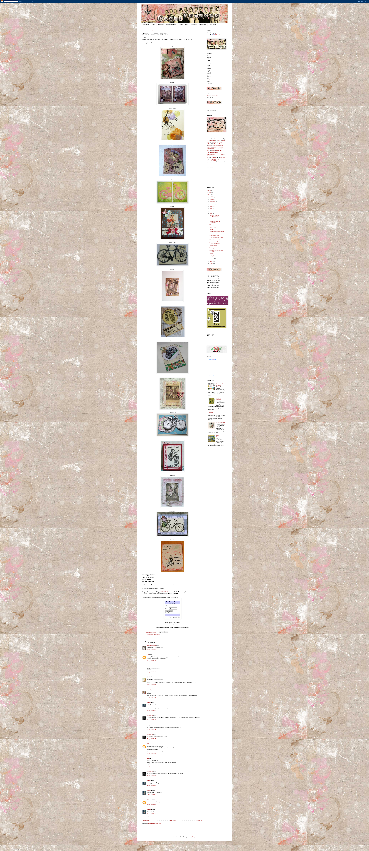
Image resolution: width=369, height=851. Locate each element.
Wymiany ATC (202, 24)
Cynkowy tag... (212, 227)
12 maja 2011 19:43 (151, 710)
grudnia (211, 197)
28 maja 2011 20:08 (151, 813)
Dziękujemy (211, 412)
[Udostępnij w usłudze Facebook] (165, 632)
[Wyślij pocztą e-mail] (160, 632)
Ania (148, 654)
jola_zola (149, 690)
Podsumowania (150, 634)
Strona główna (146, 24)
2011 (209, 194)
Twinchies (222, 157)
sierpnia (212, 206)
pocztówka (219, 150)
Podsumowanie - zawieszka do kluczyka (216, 250)
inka (148, 666)
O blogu (153, 24)
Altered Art (217, 139)
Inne (215, 144)
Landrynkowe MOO (214, 256)
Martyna (149, 702)
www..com (212, 359)
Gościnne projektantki (171, 24)
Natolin (148, 677)
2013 (209, 190)
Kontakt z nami (212, 24)
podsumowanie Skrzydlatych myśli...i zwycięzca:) (216, 242)
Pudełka (221, 154)
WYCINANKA (164, 592)
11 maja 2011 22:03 (151, 672)
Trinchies (214, 157)
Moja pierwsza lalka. (214, 235)
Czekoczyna (209, 72)
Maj (207, 75)
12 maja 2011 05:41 (151, 697)
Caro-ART (149, 799)
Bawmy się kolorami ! (218, 398)
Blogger (194, 837)
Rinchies (209, 156)
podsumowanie (211, 154)
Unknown (149, 744)
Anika (208, 67)
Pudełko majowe (213, 245)
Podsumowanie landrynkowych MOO (216, 232)
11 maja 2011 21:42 (151, 649)
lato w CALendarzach (219, 436)
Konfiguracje (222, 144)
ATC (219, 140)
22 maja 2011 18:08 (151, 785)
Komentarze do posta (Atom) (155, 823)
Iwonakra (209, 73)
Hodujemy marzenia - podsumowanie (214, 216)
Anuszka (209, 68)
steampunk (221, 156)
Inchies (209, 144)
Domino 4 (211, 253)
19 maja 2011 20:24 (151, 753)
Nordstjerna (150, 715)
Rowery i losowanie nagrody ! (216, 237)
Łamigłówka (213, 147)
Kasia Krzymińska (151, 645)
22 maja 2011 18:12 (151, 794)
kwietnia (212, 258)
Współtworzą (161, 24)
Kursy (186, 24)
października (213, 201)
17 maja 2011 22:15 (151, 739)
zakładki (221, 161)
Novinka (209, 80)
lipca (211, 208)
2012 (209, 192)
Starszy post (199, 820)
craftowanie (214, 142)
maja (211, 213)
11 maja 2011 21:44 (151, 660)
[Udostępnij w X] (164, 632)
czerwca (212, 211)
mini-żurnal (220, 148)
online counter (210, 342)
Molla (208, 78)
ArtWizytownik (211, 140)
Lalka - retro (212, 219)
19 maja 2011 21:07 (151, 766)
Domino (221, 142)
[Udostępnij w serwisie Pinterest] (167, 632)
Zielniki (208, 162)
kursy (208, 147)
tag (207, 157)
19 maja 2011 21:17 (151, 775)
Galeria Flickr (194, 24)
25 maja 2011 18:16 (151, 804)
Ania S (208, 65)
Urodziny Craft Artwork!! (219, 384)
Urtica (208, 60)
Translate (218, 34)
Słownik (181, 24)
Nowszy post (146, 820)
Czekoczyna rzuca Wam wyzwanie (214, 221)
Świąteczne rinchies (220, 422)
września (212, 204)
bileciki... (211, 225)
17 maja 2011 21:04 (151, 729)
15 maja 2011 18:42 (151, 719)
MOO (208, 150)
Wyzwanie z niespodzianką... (216, 239)
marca (211, 261)
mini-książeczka (210, 148)
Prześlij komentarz (149, 817)
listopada (212, 199)
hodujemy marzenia (213, 247)
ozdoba (213, 150)
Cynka (208, 70)
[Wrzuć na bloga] (162, 632)
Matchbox (221, 147)
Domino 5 (211, 229)
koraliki (209, 145)
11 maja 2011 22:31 (151, 684)
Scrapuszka (215, 156)
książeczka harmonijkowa (218, 145)
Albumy (208, 139)
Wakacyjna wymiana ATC (212, 95)
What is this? (212, 375)
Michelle (209, 76)
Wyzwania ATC (211, 161)
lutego (211, 263)
